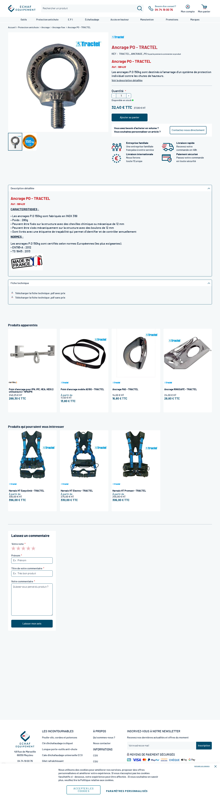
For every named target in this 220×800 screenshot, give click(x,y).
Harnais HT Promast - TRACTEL (129, 491)
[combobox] (92, 8)
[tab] (110, 188)
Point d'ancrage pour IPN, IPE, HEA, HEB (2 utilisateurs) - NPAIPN (31, 390)
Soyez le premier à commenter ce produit (164, 54)
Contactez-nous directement (188, 130)
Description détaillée (22, 188)
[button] (30, 142)
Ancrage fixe (59, 27)
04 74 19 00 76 (25, 761)
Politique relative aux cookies (96, 780)
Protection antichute (28, 27)
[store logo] (21, 8)
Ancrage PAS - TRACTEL (125, 389)
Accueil (12, 27)
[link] (23, 20)
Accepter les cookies (83, 789)
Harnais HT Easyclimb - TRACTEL (26, 491)
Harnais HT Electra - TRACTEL (77, 491)
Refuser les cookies (202, 766)
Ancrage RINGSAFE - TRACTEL (180, 389)
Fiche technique (20, 283)
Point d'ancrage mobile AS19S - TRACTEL (82, 389)
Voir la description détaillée (127, 80)
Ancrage (45, 27)
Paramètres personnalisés (127, 791)
